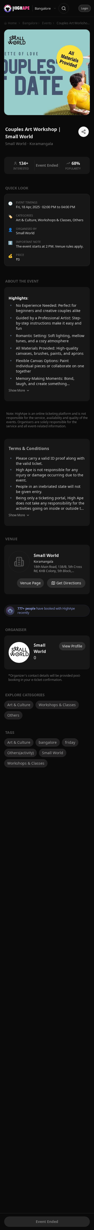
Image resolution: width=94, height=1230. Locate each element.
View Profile (72, 646)
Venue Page (30, 582)
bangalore (48, 742)
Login (84, 8)
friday (70, 742)
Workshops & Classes (54, 220)
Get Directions (68, 582)
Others (78, 220)
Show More (17, 390)
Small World (52, 752)
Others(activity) (20, 752)
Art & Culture (26, 220)
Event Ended (47, 1221)
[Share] (83, 132)
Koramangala (41, 143)
